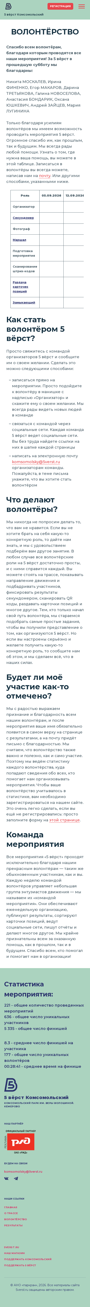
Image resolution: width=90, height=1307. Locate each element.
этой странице (64, 820)
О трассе (11, 1213)
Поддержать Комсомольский (27, 1259)
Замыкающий (24, 302)
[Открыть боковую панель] (81, 6)
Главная (10, 1207)
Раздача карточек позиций (20, 286)
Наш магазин (14, 1253)
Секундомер (23, 218)
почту (44, 175)
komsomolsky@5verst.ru (36, 462)
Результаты (13, 1225)
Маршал (19, 240)
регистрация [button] (60, 6)
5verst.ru (11, 1247)
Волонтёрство (15, 1219)
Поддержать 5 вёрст (20, 1265)
